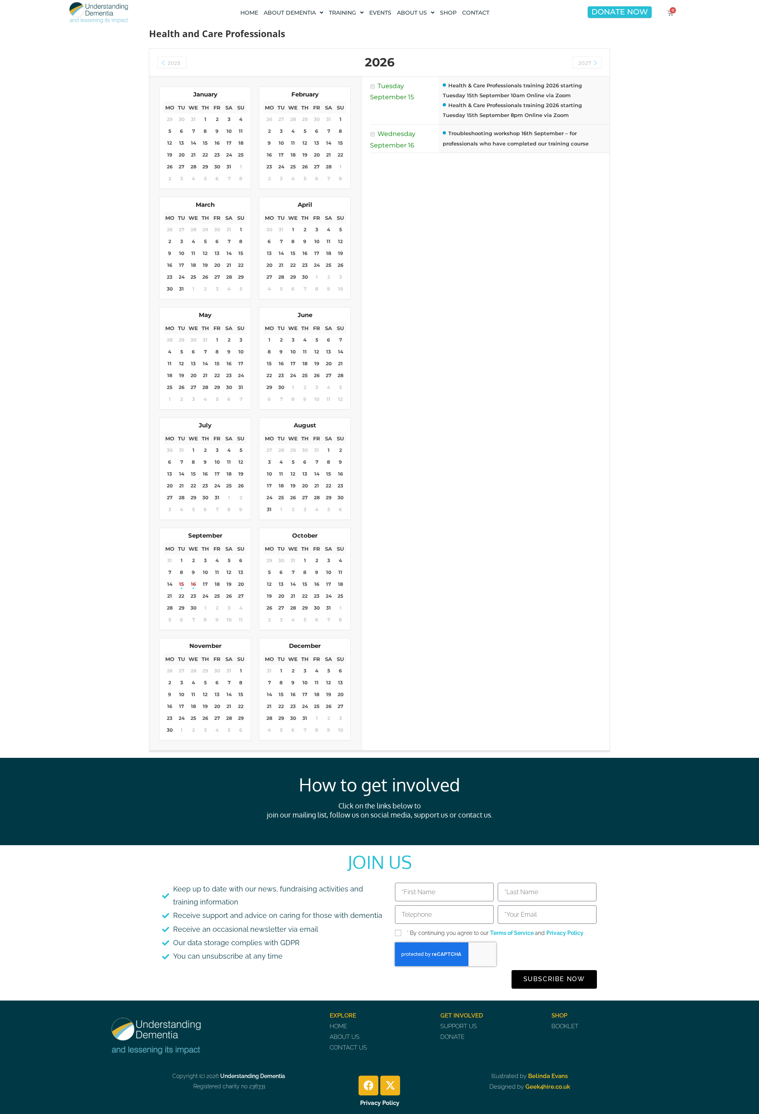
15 (181, 584)
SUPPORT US (458, 1026)
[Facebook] (368, 1085)
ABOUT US (412, 12)
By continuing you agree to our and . (495, 933)
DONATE (452, 1036)
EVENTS (380, 12)
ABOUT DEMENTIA (290, 12)
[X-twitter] (390, 1085)
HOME (249, 12)
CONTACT (475, 12)
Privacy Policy (564, 933)
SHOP (448, 12)
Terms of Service (512, 933)
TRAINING (342, 12)
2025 (173, 63)
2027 (585, 63)
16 (193, 584)
